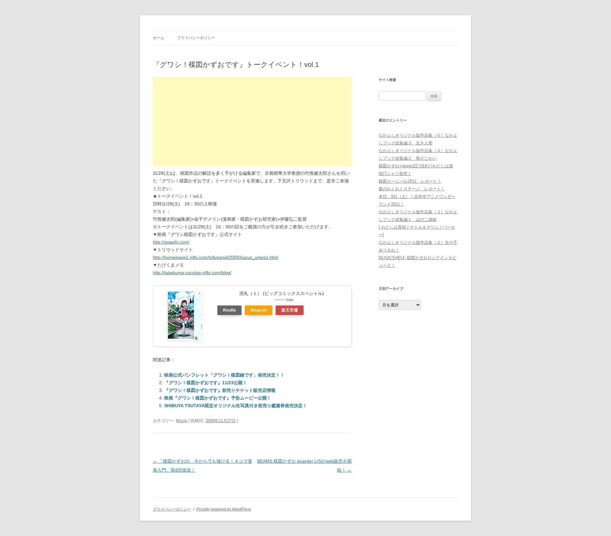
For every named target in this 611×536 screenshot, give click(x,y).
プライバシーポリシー (196, 38)
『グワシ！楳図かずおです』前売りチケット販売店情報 (220, 390)
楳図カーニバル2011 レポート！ (410, 181)
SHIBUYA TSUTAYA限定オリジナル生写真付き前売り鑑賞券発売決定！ (235, 405)
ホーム (158, 38)
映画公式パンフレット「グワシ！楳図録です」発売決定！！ (224, 375)
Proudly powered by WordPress (223, 509)
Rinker (289, 299)
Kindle (229, 310)
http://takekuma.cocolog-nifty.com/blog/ (192, 272)
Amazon (258, 310)
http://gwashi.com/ (171, 242)
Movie (181, 420)
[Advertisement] (252, 121)
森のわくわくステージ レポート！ (412, 189)
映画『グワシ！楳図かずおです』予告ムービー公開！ (217, 397)
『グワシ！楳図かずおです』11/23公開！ (205, 382)
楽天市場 (289, 310)
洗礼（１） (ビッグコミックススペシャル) (281, 293)
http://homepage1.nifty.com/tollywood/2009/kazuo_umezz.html (215, 257)
